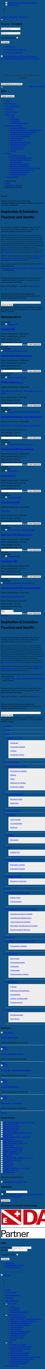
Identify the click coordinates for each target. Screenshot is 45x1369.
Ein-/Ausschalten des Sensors (21, 158)
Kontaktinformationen (18, 128)
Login (12, 117)
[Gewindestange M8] (13, 497)
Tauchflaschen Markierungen (20, 918)
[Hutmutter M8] (11, 324)
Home (8, 100)
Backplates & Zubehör (18, 771)
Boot (7, 734)
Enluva (42, 268)
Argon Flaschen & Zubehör (20, 922)
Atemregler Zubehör (17, 747)
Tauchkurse (10, 937)
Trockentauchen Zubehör (19, 974)
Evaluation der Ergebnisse (19, 172)
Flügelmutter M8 (9, 561)
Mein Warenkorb (12, 111)
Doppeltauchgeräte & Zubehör (21, 914)
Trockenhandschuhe (17, 962)
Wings (12, 779)
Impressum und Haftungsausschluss (23, 132)
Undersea (32, 268)
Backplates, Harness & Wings (16, 766)
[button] (9, 17)
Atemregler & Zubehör (14, 738)
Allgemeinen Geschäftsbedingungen (30, 1194)
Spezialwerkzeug (16, 1002)
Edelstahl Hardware (13, 811)
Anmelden (5, 42)
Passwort (4, 1250)
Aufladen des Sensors (18, 156)
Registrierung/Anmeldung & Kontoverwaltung (20, 161)
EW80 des (36, 258)
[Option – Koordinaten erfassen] (4, 1049)
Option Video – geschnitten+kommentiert (16, 1070)
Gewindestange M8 (10, 502)
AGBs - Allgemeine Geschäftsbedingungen (26, 130)
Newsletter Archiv (16, 149)
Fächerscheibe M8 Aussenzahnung (17, 449)
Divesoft (25, 268)
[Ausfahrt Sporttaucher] (7, 1033)
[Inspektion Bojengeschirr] (4, 1082)
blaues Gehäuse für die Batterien (13, 597)
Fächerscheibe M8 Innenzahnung (16, 355)
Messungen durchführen (19, 166)
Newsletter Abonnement (19, 123)
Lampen (9, 847)
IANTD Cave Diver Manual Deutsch (17, 534)
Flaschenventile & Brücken (20, 930)
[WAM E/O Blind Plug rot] (15, 377)
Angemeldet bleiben (8, 38)
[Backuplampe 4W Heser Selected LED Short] (22, 412)
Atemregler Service (17, 755)
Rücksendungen (16, 140)
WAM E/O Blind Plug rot (12, 382)
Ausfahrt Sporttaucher (9, 1037)
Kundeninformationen (14, 125)
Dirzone (18, 268)
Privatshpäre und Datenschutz (21, 134)
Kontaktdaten (15, 121)
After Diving (15, 1019)
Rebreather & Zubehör (14, 185)
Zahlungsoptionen (16, 138)
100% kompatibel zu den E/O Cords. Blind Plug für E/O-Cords (22, 392)
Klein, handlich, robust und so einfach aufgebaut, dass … (22, 425)
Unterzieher (14, 966)
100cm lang (5, 511)
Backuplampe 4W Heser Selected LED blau (21, 587)
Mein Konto (10, 114)
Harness (13, 775)
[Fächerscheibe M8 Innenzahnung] (14, 351)
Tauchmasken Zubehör (18, 946)
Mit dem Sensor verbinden (19, 164)
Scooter (8, 889)
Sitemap (13, 151)
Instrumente (10, 835)
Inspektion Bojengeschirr (10, 1087)
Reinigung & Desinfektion (19, 991)
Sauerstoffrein (15, 995)
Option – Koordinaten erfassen (12, 1054)
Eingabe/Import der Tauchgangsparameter (25, 168)
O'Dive (8, 153)
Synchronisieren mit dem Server (21, 170)
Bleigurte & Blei (16, 799)
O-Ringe (13, 751)
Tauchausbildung (12, 176)
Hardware (13, 827)
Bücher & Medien (12, 762)
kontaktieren (9, 252)
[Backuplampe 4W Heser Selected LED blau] (18, 583)
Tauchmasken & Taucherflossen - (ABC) (20, 941)
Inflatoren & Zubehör (18, 783)
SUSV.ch (36, 286)
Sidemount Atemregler (18, 881)
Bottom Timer (15, 898)
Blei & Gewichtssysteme (15, 794)
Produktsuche (11, 103)
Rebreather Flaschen (17, 869)
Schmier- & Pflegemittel (19, 998)
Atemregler (14, 743)
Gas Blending (11, 815)
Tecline (13, 268)
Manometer (14, 840)
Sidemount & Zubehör (14, 876)
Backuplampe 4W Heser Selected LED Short (21, 416)
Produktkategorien (13, 106)
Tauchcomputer (15, 902)
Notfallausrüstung (16, 1015)
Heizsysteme (14, 959)
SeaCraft (7, 268)
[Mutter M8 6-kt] (11, 471)
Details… (4, 1047)
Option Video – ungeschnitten (11, 1103)
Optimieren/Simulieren (18, 174)
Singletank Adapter (17, 787)
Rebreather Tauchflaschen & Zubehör (24, 926)
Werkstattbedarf (11, 982)
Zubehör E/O (15, 852)
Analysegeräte (15, 820)
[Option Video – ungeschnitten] (4, 1098)
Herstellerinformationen (18, 145)
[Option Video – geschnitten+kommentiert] (4, 1066)
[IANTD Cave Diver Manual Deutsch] (19, 530)
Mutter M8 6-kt (8, 475)
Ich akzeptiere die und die (22, 1195)
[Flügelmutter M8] (12, 556)
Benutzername (6, 1248)
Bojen (8, 730)
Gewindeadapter (16, 823)
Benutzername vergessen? (16, 49)
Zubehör (9, 1010)
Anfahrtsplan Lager (17, 147)
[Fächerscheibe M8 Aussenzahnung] (19, 444)
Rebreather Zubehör (17, 865)
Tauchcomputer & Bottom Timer (17, 893)
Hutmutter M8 (8, 329)
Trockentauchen (11, 954)
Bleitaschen (14, 803)
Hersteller (9, 109)
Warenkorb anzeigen (36, 86)
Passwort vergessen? (14, 52)
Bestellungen (15, 119)
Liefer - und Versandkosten (20, 136)
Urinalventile (15, 970)
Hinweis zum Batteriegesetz (20, 142)
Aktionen (9, 726)
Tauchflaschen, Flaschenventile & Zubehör (21, 909)
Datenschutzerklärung (15, 1196)
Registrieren (10, 46)
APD (37, 268)
